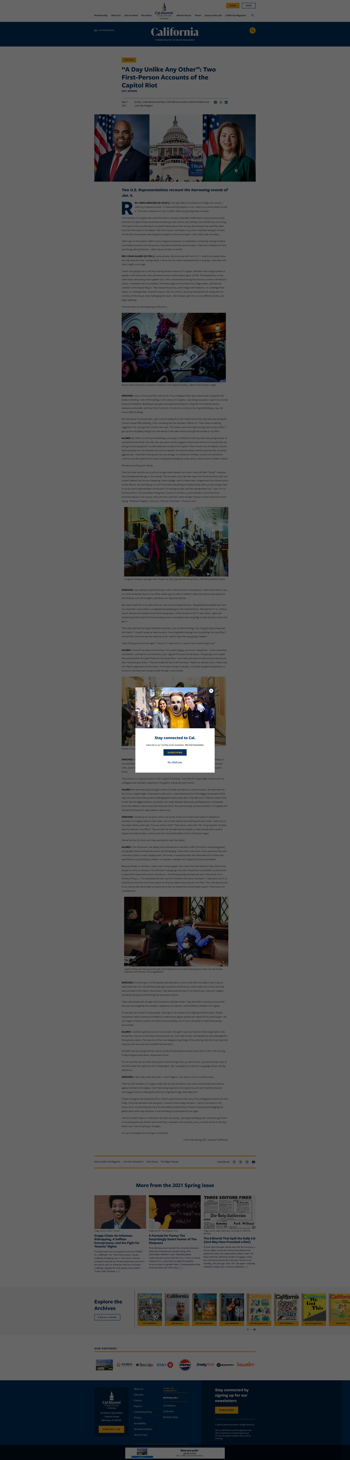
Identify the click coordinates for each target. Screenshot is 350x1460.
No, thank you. (175, 762)
